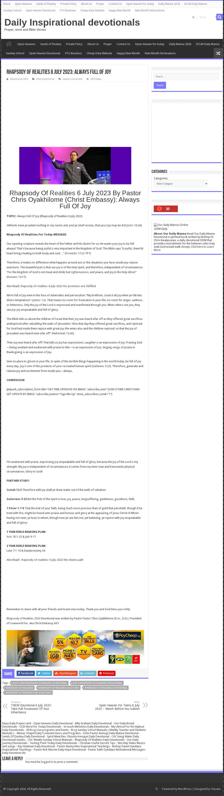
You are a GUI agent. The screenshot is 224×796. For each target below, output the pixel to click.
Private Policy (68, 3)
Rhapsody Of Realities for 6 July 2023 (28, 692)
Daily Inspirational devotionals (72, 22)
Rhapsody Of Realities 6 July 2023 (59, 687)
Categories (161, 178)
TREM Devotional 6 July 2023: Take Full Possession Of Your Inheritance (31, 707)
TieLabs (216, 789)
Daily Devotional (45, 79)
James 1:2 (39, 300)
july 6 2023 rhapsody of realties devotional (40, 683)
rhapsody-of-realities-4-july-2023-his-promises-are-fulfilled (58, 286)
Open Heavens (23, 3)
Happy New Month (120, 10)
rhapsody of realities (19, 687)
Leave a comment (72, 79)
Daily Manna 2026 (169, 3)
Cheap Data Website (92, 10)
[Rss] (193, 17)
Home (6, 3)
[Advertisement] (75, 114)
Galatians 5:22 (101, 366)
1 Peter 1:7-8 (15, 508)
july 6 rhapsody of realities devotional (97, 683)
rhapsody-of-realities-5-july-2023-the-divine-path (52, 559)
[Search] (219, 17)
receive (88, 225)
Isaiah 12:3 (14, 489)
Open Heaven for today (140, 3)
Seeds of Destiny (46, 3)
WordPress (185, 789)
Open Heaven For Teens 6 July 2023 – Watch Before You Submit (117, 706)
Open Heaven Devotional (40, 10)
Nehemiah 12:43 (63, 333)
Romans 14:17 (16, 277)
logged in (47, 761)
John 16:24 (134, 225)
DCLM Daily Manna (195, 3)
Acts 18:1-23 (14, 536)
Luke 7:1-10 (14, 550)
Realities (62, 193)
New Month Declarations (149, 10)
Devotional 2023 (19, 79)
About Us (86, 3)
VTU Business (68, 10)
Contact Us (115, 3)
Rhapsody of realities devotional (106, 687)
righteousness (80, 272)
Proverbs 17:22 (75, 253)
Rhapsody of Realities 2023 (23, 618)
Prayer (100, 3)
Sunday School (12, 10)
